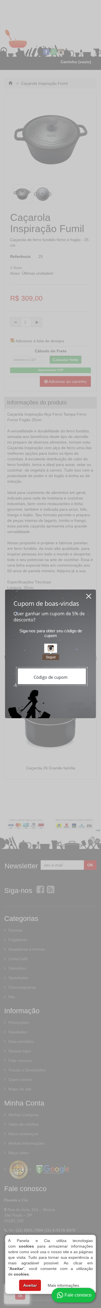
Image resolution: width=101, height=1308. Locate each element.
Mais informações (63, 1285)
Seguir (51, 657)
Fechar (89, 595)
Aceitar (30, 1285)
